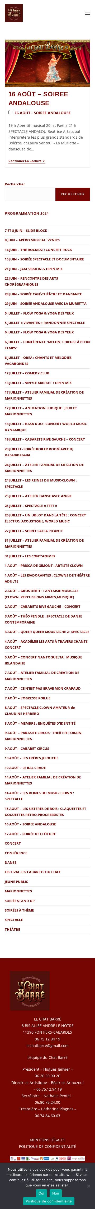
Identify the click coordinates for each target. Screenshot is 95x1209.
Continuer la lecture (26, 161)
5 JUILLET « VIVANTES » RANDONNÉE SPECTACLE (45, 322)
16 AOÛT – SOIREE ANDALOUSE (30, 824)
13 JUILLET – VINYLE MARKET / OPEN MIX (38, 382)
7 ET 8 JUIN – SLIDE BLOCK (26, 230)
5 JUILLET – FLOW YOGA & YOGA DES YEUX (39, 313)
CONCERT (13, 843)
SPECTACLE (14, 919)
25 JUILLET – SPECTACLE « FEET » (31, 505)
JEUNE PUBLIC (16, 881)
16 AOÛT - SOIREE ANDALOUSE (43, 112)
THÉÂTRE (12, 929)
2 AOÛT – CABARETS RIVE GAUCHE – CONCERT (42, 606)
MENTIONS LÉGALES (47, 1139)
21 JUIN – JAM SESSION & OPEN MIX (34, 268)
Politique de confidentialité (49, 1201)
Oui (41, 1193)
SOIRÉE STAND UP (20, 900)
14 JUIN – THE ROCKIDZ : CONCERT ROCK (38, 249)
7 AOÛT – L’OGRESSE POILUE (27, 698)
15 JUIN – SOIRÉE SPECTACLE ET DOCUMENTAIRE (44, 259)
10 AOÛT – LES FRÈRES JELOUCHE (31, 758)
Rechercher (15, 184)
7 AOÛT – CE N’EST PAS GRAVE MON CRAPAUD (43, 688)
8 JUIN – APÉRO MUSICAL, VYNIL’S (32, 240)
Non (55, 1193)
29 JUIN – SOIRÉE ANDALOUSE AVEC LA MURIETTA (46, 303)
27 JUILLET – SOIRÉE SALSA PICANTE (34, 530)
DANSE (10, 862)
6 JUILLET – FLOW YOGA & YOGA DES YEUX (39, 332)
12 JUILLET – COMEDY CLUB (27, 373)
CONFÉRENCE (16, 853)
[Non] (88, 1186)
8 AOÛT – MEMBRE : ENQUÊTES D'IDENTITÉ (40, 723)
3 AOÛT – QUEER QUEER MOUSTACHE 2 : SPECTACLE (47, 631)
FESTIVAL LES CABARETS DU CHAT (32, 872)
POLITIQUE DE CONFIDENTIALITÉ (47, 1146)
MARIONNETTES (18, 891)
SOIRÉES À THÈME (19, 910)
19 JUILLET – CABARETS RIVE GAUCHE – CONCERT (45, 439)
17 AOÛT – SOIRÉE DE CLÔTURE (30, 833)
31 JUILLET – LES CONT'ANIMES (30, 556)
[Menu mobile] (87, 13)
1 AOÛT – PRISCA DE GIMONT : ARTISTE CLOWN (44, 565)
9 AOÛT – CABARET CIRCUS (27, 748)
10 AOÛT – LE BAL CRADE (25, 767)
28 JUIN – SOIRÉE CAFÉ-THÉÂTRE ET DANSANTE (43, 294)
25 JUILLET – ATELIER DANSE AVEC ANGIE (38, 496)
